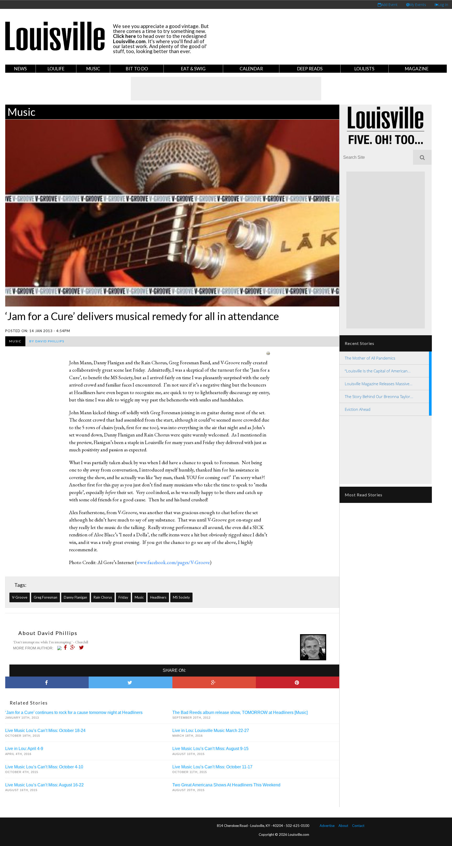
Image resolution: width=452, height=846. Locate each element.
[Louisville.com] (60, 648)
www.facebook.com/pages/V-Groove (173, 562)
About (343, 826)
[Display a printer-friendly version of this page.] (268, 352)
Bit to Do (137, 68)
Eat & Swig (193, 68)
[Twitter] (83, 647)
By (46, 341)
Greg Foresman (45, 597)
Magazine (416, 68)
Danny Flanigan (75, 597)
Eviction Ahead (357, 409)
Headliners (158, 597)
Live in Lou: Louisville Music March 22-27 (210, 730)
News (20, 68)
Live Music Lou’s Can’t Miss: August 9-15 (210, 748)
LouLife (56, 68)
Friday (123, 597)
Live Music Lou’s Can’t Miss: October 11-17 (212, 767)
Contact (358, 826)
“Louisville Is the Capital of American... (378, 370)
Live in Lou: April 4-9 (24, 748)
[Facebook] (66, 647)
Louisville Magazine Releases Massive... (379, 383)
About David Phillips (47, 633)
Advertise (327, 826)
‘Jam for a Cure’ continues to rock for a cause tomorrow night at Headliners (74, 712)
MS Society (181, 597)
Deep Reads (310, 68)
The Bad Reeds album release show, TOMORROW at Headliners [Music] (240, 712)
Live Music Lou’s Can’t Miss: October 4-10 (44, 767)
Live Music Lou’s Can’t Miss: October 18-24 (45, 730)
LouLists (364, 68)
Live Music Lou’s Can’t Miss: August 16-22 (44, 785)
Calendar (251, 68)
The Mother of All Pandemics (370, 358)
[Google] (74, 647)
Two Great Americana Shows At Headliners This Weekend (226, 785)
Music (93, 68)
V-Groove (19, 597)
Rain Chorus (103, 597)
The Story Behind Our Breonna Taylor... (379, 396)
